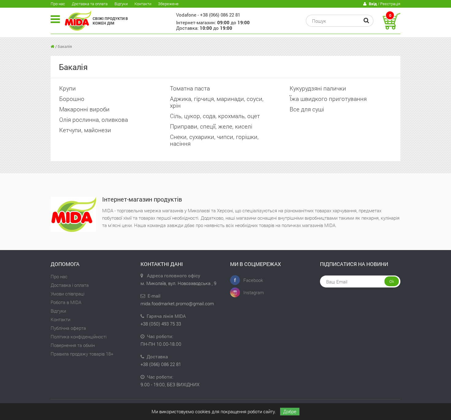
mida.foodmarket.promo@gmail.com (177, 303)
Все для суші (307, 109)
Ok (391, 281)
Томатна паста (190, 88)
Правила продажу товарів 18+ (82, 354)
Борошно (71, 98)
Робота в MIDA (66, 302)
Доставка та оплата (90, 3)
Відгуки (121, 3)
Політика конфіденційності (78, 336)
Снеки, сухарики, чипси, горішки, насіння (214, 140)
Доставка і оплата (70, 285)
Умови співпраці (67, 294)
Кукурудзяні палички (318, 88)
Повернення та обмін (73, 345)
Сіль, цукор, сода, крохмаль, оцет (215, 116)
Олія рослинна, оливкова (93, 119)
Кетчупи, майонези (85, 130)
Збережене (168, 3)
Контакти (142, 3)
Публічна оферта (68, 328)
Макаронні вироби (84, 109)
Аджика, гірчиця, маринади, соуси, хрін (217, 102)
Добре (289, 411)
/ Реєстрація (384, 3)
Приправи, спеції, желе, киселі (211, 126)
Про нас (58, 3)
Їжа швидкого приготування (328, 98)
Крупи (67, 88)
